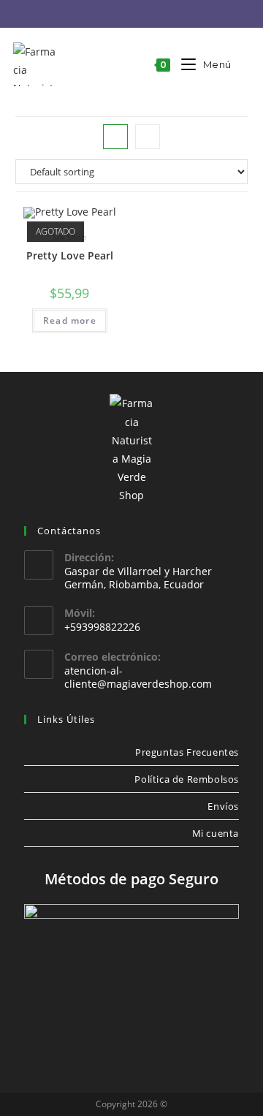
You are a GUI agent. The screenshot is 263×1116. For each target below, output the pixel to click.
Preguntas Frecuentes (187, 752)
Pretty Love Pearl (69, 255)
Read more (69, 320)
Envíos (223, 806)
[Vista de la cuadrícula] (115, 136)
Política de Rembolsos (186, 779)
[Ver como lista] (147, 136)
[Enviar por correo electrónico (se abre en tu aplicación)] (145, 14)
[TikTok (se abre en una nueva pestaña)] (165, 14)
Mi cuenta (215, 833)
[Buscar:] (241, 64)
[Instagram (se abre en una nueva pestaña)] (122, 14)
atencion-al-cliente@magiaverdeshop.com (138, 677)
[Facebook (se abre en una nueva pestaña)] (99, 14)
